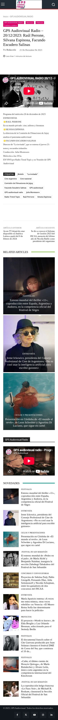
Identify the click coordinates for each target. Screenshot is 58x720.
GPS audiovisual (36, 187)
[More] (41, 67)
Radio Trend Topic (12, 197)
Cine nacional (25, 178)
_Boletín (20, 174)
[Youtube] (34, 715)
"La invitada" (32, 174)
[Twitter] (26, 715)
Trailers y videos (10, 25)
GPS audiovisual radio (14, 192)
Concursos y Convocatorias (35, 573)
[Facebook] (17, 715)
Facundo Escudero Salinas (15, 187)
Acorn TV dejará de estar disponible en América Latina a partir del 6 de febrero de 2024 (14, 235)
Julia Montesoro (33, 192)
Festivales (28, 296)
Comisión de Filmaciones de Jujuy (19, 183)
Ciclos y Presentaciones (28, 415)
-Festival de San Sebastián (34, 552)
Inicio (5, 16)
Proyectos (26, 617)
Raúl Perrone (28, 197)
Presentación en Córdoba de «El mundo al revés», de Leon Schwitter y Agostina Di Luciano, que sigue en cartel (29, 422)
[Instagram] (43, 715)
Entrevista (28, 354)
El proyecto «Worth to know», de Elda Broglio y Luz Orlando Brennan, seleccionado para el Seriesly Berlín (38, 625)
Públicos (40, 22)
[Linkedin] (51, 715)
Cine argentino (11, 178)
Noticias (30, 22)
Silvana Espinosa (44, 197)
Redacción (11, 50)
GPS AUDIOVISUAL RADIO (21, 16)
